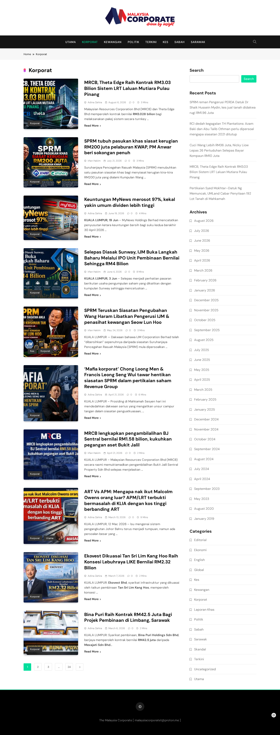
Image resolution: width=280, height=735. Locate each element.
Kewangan (113, 42)
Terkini (151, 42)
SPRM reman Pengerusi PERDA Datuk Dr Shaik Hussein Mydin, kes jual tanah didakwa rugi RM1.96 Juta (223, 107)
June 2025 (202, 360)
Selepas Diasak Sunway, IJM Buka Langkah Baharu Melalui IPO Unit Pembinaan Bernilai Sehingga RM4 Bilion (131, 258)
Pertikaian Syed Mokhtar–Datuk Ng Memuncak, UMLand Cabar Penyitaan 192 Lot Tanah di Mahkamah (220, 193)
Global (199, 570)
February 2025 (205, 399)
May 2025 (201, 370)
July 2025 (201, 350)
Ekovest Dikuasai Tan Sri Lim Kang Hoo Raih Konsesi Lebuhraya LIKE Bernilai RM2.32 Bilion (131, 562)
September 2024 (207, 449)
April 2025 (202, 379)
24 (69, 667)
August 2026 (204, 221)
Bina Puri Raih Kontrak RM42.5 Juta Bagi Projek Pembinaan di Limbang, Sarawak (128, 617)
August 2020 (204, 508)
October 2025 (204, 320)
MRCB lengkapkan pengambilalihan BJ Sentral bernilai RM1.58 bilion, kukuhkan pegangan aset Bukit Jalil (128, 439)
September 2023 (207, 489)
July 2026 (201, 231)
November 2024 (206, 429)
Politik (133, 42)
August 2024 (204, 459)
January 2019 (204, 518)
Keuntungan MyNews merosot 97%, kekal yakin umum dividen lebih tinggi (129, 202)
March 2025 (203, 389)
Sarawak (198, 42)
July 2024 (201, 469)
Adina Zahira (95, 102)
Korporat (90, 42)
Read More (91, 125)
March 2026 (203, 270)
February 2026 (205, 280)
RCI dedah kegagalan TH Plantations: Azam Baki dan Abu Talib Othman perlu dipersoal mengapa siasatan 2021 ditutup (222, 128)
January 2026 (204, 290)
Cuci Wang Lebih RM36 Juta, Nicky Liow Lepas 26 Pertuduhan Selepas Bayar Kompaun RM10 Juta (219, 150)
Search (197, 70)
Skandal (200, 649)
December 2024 (206, 419)
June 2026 (202, 240)
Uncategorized (205, 669)
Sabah (179, 42)
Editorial (200, 540)
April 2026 (202, 260)
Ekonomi (200, 550)
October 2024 (204, 439)
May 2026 (201, 250)
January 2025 (204, 409)
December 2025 (206, 300)
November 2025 (206, 310)
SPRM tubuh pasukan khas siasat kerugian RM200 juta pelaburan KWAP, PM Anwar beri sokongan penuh (131, 147)
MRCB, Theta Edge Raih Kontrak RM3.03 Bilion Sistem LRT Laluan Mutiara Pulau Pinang (127, 88)
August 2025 (204, 340)
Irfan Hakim (94, 161)
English (199, 560)
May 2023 (201, 499)
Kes (165, 42)
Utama (70, 42)
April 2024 (202, 479)
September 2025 (207, 330)
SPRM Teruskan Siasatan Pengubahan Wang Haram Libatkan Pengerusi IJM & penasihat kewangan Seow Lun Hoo (126, 316)
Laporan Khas (204, 609)
